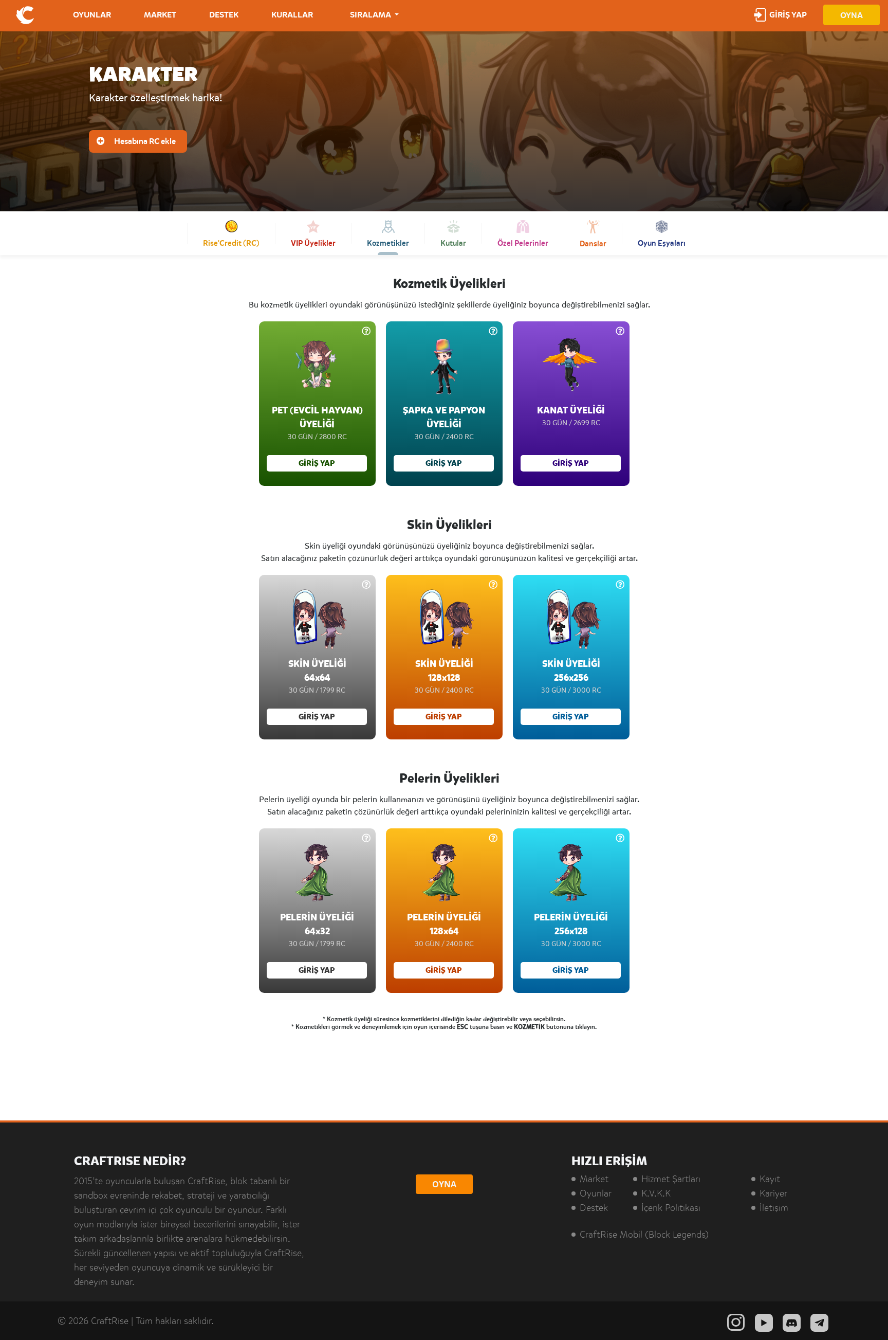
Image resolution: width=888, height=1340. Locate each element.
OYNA (851, 15)
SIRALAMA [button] (371, 15)
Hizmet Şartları (670, 1179)
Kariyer (773, 1193)
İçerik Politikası (670, 1208)
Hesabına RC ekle (144, 141)
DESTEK (223, 15)
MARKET (160, 15)
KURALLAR (292, 15)
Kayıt (770, 1179)
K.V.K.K (656, 1193)
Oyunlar (596, 1193)
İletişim (774, 1208)
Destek (594, 1208)
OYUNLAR (92, 15)
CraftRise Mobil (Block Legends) (644, 1234)
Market (594, 1179)
